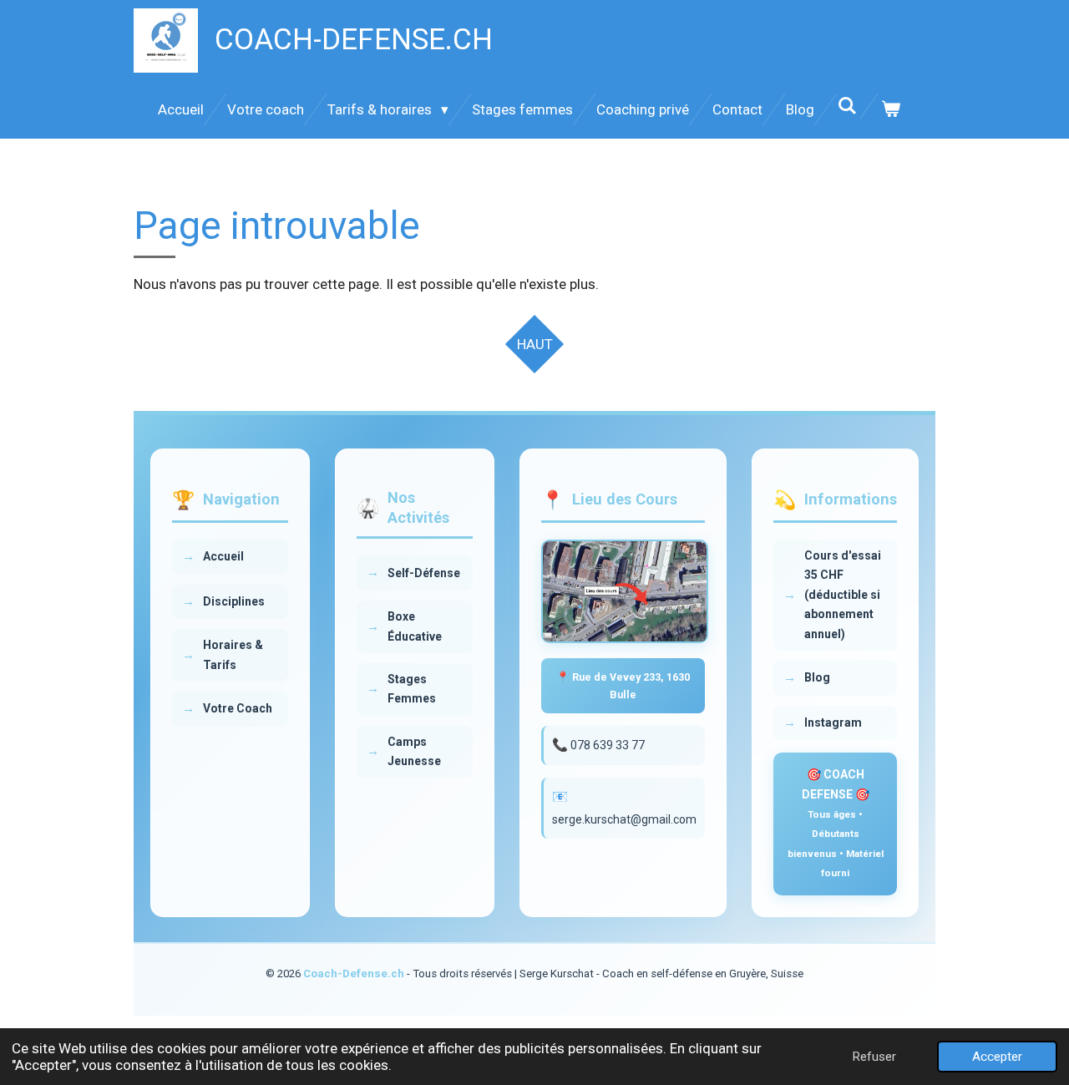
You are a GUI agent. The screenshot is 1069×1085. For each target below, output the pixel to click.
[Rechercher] (847, 106)
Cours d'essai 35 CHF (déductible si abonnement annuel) (842, 595)
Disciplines (234, 601)
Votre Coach (237, 709)
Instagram (833, 722)
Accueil (223, 556)
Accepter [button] (997, 1056)
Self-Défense (424, 573)
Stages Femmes (412, 688)
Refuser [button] (874, 1056)
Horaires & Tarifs (233, 655)
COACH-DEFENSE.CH (354, 40)
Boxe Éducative (415, 626)
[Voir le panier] (891, 109)
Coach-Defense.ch (353, 973)
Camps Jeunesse (414, 751)
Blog (817, 677)
